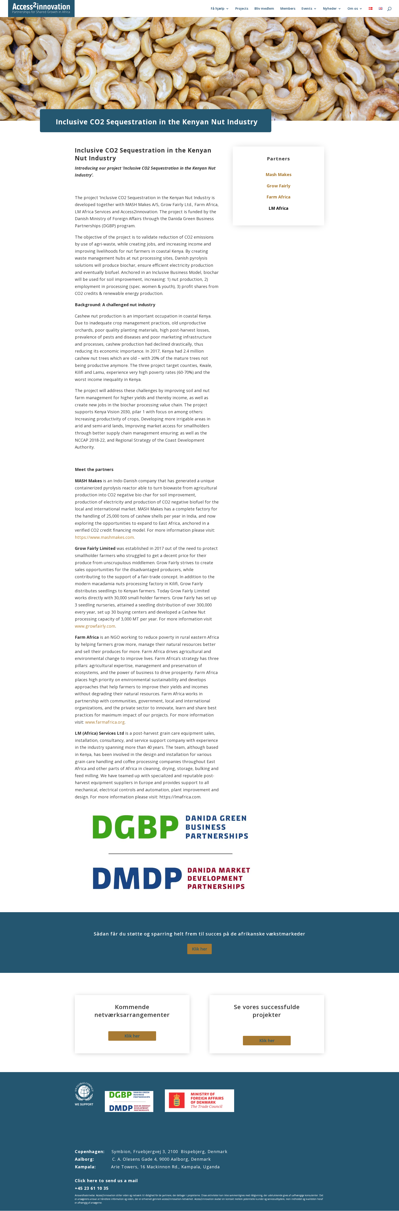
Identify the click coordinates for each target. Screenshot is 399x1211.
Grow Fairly (278, 186)
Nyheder (330, 9)
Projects (241, 9)
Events (307, 9)
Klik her (199, 949)
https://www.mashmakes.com (104, 537)
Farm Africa (278, 197)
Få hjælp (217, 9)
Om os (353, 9)
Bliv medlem (264, 9)
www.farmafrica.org (105, 722)
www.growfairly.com (95, 626)
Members (287, 9)
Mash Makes (278, 174)
